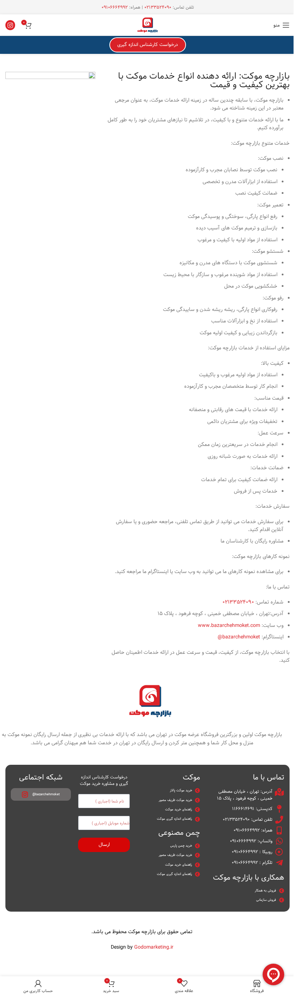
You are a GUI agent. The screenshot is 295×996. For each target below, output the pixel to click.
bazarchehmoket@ (239, 637)
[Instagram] (10, 25)
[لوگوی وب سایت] (147, 25)
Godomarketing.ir (153, 947)
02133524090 (157, 7)
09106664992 (114, 7)
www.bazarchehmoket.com (229, 625)
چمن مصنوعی (179, 833)
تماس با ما (268, 777)
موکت (191, 777)
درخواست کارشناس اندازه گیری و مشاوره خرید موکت (104, 780)
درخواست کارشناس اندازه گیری (147, 44)
